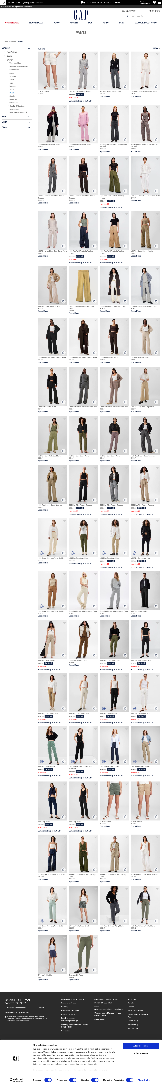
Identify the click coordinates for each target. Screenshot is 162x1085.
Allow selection (141, 1053)
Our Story (131, 1003)
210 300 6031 (106, 1003)
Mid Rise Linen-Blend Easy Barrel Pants (145, 196)
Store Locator (100, 1019)
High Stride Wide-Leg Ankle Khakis (51, 558)
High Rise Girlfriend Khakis (109, 766)
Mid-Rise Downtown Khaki (78, 558)
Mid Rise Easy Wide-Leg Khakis (142, 407)
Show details (143, 1080)
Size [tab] (4, 116)
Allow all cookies (140, 1046)
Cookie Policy (30, 1018)
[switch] (72, 1080)
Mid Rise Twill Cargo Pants (109, 713)
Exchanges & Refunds (70, 1010)
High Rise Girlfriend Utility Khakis (112, 926)
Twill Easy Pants (44, 822)
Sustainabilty (133, 1024)
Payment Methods (68, 1003)
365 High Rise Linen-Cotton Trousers (51, 874)
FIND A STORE (154, 11)
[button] (128, 16)
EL (123, 11)
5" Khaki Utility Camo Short (79, 926)
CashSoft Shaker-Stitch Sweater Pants (52, 357)
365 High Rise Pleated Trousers (80, 505)
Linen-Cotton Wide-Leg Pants (80, 91)
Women (13, 42)
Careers (131, 1007)
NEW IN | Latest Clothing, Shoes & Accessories (16, 7)
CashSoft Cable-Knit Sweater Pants (144, 91)
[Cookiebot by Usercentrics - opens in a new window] (16, 1080)
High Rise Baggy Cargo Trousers (143, 456)
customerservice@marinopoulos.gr (108, 1009)
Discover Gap (133, 1028)
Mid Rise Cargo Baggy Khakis (142, 251)
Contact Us (65, 1031)
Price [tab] (4, 127)
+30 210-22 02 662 (14, 3)
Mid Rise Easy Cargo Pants (79, 456)
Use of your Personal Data (20, 1020)
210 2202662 (72, 1014)
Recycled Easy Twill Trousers (110, 91)
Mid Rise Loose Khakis (139, 611)
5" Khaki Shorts (43, 91)
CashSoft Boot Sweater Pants (49, 144)
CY (130, 11)
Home (6, 42)
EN (127, 11)
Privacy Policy (20, 1018)
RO (134, 11)
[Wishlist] (154, 2)
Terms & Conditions (135, 1010)
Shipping (64, 1007)
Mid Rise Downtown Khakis (110, 660)
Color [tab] (4, 122)
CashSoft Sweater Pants (109, 357)
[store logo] (81, 15)
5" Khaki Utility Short (45, 975)
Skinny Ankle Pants (76, 975)
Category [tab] (6, 48)
